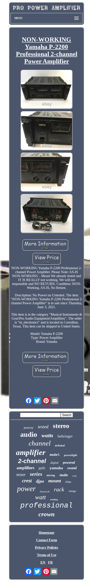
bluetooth (45, 491)
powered (69, 462)
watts (47, 435)
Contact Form (46, 540)
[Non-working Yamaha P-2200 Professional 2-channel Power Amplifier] (46, 89)
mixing (51, 475)
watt (40, 497)
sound (72, 468)
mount (54, 480)
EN (42, 562)
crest (27, 480)
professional (46, 506)
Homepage (46, 532)
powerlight (70, 455)
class (68, 481)
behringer (65, 436)
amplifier (30, 452)
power (26, 489)
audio (28, 434)
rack (59, 489)
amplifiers (25, 467)
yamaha (56, 468)
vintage (72, 491)
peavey (28, 427)
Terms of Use (46, 555)
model (55, 455)
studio (63, 475)
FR (50, 562)
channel (40, 443)
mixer (21, 474)
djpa (40, 481)
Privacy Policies (46, 547)
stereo (61, 425)
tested (43, 426)
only (74, 475)
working (54, 499)
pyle (42, 468)
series (36, 474)
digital (54, 462)
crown (46, 514)
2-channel (32, 461)
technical (60, 445)
